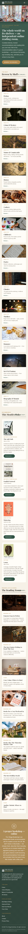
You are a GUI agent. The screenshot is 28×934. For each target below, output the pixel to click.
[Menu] (24, 2)
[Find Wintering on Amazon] (14, 520)
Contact (4, 918)
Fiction (3, 887)
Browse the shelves (11, 62)
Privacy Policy (5, 921)
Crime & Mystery (6, 889)
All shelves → (22, 74)
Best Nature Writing (7, 901)
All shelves (4, 894)
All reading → (22, 590)
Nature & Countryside (7, 892)
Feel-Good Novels (6, 906)
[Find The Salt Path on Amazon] (14, 439)
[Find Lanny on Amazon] (14, 562)
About (3, 916)
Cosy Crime (5, 909)
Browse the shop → (20, 414)
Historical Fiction (6, 904)
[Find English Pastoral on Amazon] (14, 479)
